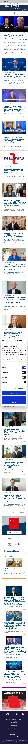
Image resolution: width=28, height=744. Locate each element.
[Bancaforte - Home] (11, 7)
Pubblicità (9, 721)
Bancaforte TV (9, 72)
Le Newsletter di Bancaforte (12, 585)
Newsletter (13, 719)
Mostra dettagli (19, 388)
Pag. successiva (21, 512)
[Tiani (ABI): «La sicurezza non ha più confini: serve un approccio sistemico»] (14, 70)
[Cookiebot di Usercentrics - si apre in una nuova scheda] (16, 341)
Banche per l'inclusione (13, 551)
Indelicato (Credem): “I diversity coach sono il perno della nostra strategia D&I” (13, 334)
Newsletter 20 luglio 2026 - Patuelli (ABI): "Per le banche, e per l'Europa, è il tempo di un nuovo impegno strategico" (14, 674)
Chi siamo (8, 719)
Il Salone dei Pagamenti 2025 (13, 569)
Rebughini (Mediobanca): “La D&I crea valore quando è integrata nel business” (15, 235)
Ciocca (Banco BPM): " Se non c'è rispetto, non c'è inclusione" (13, 170)
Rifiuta (14, 402)
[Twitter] (24, 10)
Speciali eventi (8, 538)
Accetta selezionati (14, 397)
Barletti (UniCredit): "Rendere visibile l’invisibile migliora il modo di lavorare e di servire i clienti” (15, 203)
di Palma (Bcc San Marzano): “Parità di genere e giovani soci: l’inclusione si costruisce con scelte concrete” (15, 301)
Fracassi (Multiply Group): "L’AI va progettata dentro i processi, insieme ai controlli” (15, 465)
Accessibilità (14, 722)
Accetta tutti (14, 393)
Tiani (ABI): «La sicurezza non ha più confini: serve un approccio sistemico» (15, 76)
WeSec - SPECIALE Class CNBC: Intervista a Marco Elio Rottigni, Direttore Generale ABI (14, 140)
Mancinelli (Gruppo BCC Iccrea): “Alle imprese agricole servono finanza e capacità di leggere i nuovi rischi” (14, 498)
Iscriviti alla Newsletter (6, 1)
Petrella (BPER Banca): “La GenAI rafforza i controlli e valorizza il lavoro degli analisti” (14, 432)
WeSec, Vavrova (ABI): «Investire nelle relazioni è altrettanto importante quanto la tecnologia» (14, 108)
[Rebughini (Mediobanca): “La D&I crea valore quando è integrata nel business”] (14, 229)
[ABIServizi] (14, 735)
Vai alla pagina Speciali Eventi (19, 581)
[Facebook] (22, 10)
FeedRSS (19, 719)
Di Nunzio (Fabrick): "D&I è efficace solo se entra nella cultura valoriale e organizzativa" (14, 267)
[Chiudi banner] (25, 340)
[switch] (24, 372)
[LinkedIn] (25, 10)
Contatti (18, 721)
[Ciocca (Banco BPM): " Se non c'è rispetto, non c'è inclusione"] (14, 165)
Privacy (14, 721)
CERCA (24, 1)
